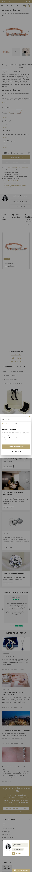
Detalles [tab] (16, 423)
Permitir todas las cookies (16, 446)
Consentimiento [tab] (6, 423)
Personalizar (15, 451)
